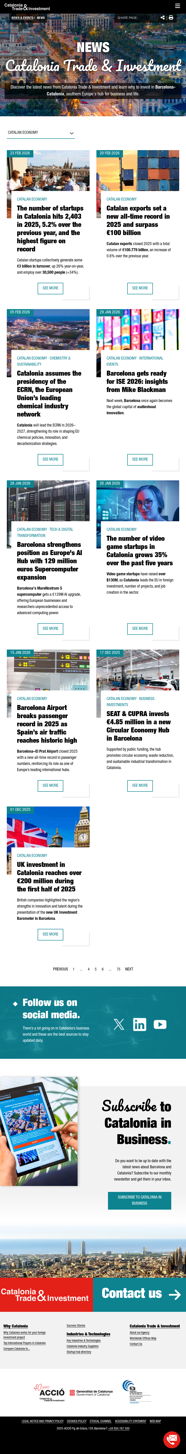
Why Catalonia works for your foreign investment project (24, 1335)
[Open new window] (171, 1439)
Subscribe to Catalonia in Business (140, 1201)
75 (120, 971)
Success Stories (76, 1325)
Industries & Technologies (88, 1334)
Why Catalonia (15, 1327)
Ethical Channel (101, 1421)
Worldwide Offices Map (143, 1338)
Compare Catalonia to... (16, 1349)
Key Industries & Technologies (84, 1340)
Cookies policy (76, 1421)
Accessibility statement (130, 1421)
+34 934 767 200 (119, 1428)
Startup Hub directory (79, 1352)
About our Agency (139, 1333)
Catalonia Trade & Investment (155, 1327)
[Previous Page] (60, 968)
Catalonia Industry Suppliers (83, 1346)
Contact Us (136, 1344)
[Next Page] (129, 968)
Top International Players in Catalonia (24, 1343)
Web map (155, 1421)
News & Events (23, 18)
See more (52, 289)
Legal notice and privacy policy (43, 1421)
